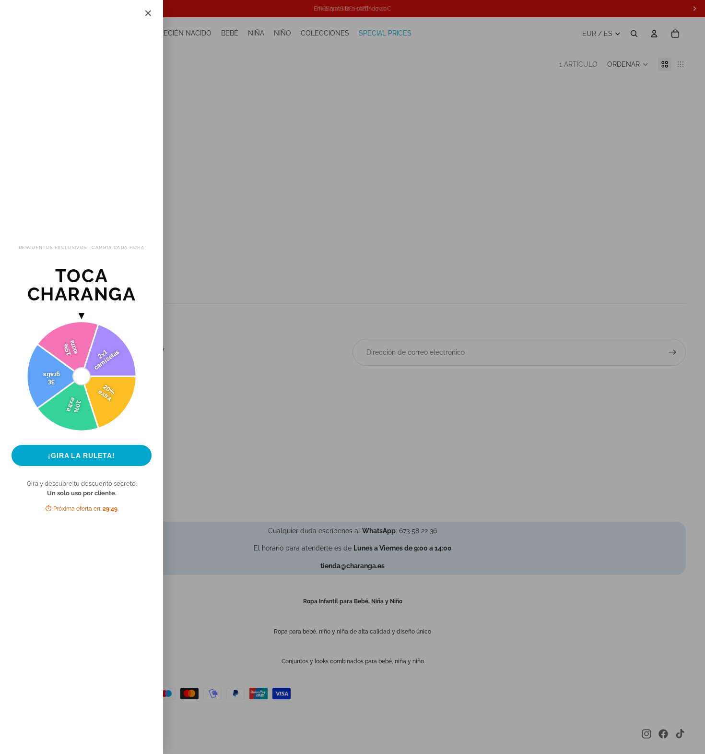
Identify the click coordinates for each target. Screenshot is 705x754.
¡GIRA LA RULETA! (81, 455)
